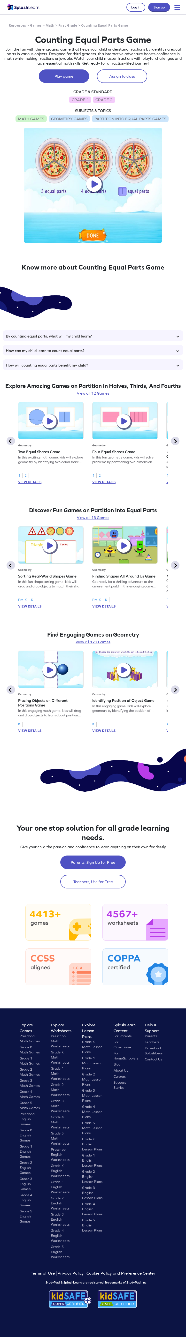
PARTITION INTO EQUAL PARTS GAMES (130, 119)
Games (36, 25)
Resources (17, 25)
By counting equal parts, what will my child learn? (49, 336)
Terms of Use (43, 1273)
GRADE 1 (80, 100)
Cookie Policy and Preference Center (120, 1273)
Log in (135, 7)
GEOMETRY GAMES (69, 119)
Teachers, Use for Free (93, 881)
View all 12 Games (93, 393)
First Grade (67, 25)
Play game (63, 76)
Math (50, 25)
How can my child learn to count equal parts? (45, 350)
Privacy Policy (71, 1273)
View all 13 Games (93, 517)
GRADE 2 (103, 100)
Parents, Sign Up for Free (93, 862)
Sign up (159, 7)
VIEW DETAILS (29, 482)
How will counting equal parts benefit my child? (47, 365)
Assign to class (122, 76)
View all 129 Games (93, 642)
